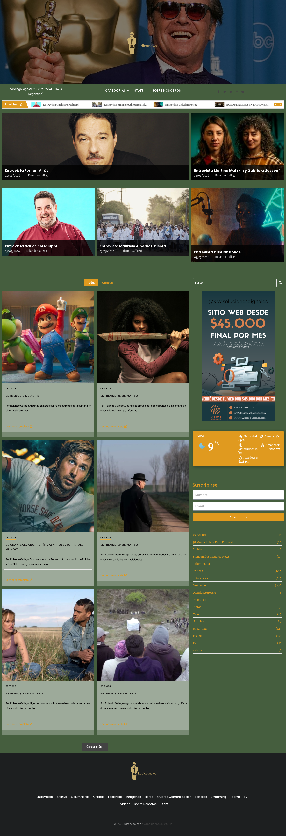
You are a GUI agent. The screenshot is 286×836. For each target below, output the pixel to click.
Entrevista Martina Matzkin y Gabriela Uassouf (237, 170)
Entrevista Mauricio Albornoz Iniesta (66, 104)
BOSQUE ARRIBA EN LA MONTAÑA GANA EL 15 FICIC (198, 104)
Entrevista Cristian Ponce (120, 104)
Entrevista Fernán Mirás (26, 170)
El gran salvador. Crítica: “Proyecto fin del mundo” (44, 547)
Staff (139, 90)
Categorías (115, 90)
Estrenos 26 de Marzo (119, 396)
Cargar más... (95, 747)
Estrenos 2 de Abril (237, 104)
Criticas (11, 388)
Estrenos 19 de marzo (119, 545)
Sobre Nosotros (166, 90)
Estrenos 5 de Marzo (118, 693)
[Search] (280, 282)
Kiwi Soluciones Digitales (157, 823)
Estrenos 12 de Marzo (24, 693)
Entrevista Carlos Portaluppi (31, 246)
